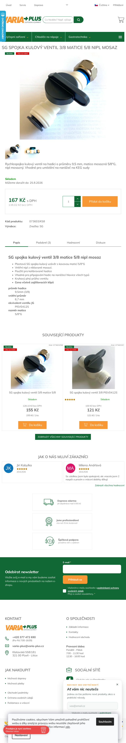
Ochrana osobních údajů (20, 697)
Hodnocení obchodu (79, 637)
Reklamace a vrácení (18, 702)
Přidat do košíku (100, 201)
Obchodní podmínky (18, 692)
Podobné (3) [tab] (43, 242)
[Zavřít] (117, 684)
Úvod (8, 5)
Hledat (78, 19)
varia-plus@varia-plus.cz (28, 646)
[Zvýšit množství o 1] (77, 198)
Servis (23, 5)
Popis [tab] (16, 242)
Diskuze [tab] (100, 242)
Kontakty (73, 632)
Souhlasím (105, 721)
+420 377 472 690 (24, 637)
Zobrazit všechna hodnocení (109, 485)
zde (67, 726)
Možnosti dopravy (17, 678)
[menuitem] (17, 37)
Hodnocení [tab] (73, 242)
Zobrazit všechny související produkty (63, 436)
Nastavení (21, 735)
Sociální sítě (87, 670)
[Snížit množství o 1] (77, 204)
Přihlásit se (75, 579)
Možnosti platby (16, 683)
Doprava (38, 5)
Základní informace (79, 626)
